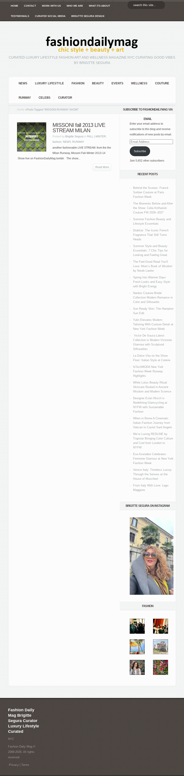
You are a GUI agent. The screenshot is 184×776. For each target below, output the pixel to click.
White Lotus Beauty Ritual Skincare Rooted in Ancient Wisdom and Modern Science (152, 387)
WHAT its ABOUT (99, 5)
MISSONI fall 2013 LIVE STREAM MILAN (79, 127)
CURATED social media (50, 16)
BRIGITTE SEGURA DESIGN (87, 16)
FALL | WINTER (96, 136)
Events (117, 83)
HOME (14, 5)
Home (20, 109)
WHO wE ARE (75, 5)
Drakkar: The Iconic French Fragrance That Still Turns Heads (151, 235)
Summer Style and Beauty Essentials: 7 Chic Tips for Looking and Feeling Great (150, 250)
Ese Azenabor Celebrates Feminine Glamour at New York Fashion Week (153, 458)
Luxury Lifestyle (49, 83)
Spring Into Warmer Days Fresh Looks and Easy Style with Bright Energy (151, 282)
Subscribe (140, 151)
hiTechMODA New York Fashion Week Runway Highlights (148, 371)
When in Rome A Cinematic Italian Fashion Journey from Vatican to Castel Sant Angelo (152, 423)
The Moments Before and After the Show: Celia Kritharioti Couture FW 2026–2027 (153, 208)
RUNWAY (25, 97)
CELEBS (44, 97)
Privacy (14, 765)
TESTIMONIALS (20, 16)
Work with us (51, 5)
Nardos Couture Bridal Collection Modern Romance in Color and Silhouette (153, 297)
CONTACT (30, 5)
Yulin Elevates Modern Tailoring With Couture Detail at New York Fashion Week (153, 324)
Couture (162, 83)
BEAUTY (98, 83)
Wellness (139, 83)
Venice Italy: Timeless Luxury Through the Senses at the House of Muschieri (152, 474)
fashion (78, 83)
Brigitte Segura (74, 136)
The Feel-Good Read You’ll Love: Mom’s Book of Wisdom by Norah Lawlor (152, 266)
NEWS (23, 83)
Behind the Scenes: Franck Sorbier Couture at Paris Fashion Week (151, 192)
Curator (65, 97)
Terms (25, 765)
